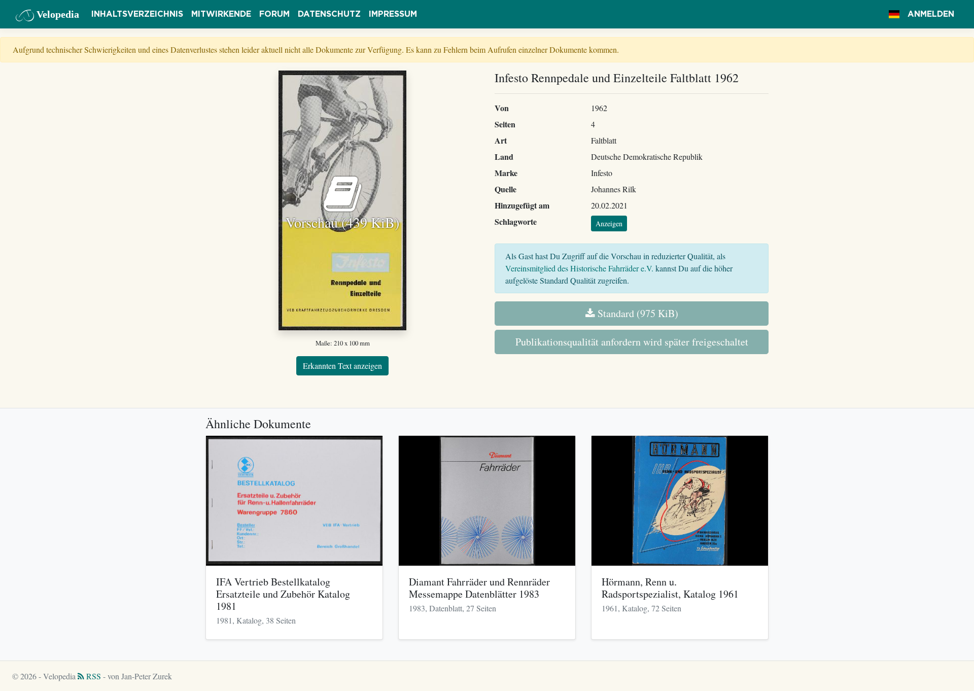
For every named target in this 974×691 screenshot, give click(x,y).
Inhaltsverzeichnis (137, 14)
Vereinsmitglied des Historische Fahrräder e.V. (579, 268)
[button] (894, 14)
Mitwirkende (221, 14)
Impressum (393, 14)
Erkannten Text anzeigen (342, 365)
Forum (274, 14)
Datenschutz (329, 14)
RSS (92, 676)
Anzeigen (609, 223)
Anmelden (931, 14)
